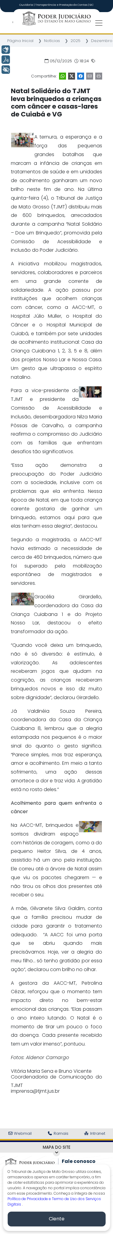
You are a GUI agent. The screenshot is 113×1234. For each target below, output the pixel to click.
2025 (75, 41)
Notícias (52, 41)
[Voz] (6, 59)
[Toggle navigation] (99, 23)
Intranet (97, 1133)
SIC (91, 5)
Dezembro (101, 41)
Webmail (22, 1133)
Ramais (60, 1133)
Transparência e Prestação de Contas (61, 5)
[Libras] (6, 49)
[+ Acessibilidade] (6, 69)
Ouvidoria (26, 5)
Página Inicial (20, 41)
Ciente (56, 1218)
